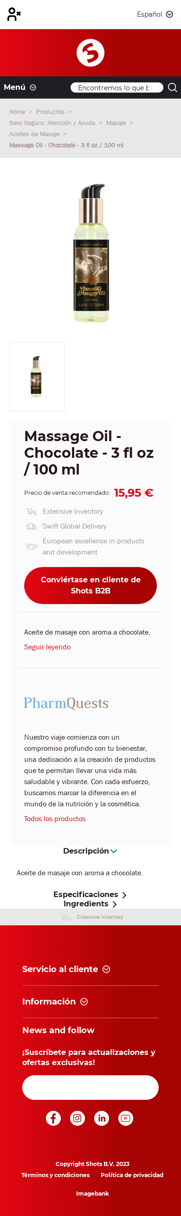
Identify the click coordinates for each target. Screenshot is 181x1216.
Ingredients (86, 903)
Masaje (117, 122)
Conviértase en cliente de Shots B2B (91, 585)
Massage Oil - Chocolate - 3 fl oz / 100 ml (66, 145)
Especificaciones (85, 894)
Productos (51, 111)
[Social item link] (54, 1123)
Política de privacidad (132, 1175)
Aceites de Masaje (35, 134)
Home (18, 111)
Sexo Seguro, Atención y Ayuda (53, 122)
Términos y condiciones (55, 1175)
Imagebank (92, 1193)
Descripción (86, 851)
